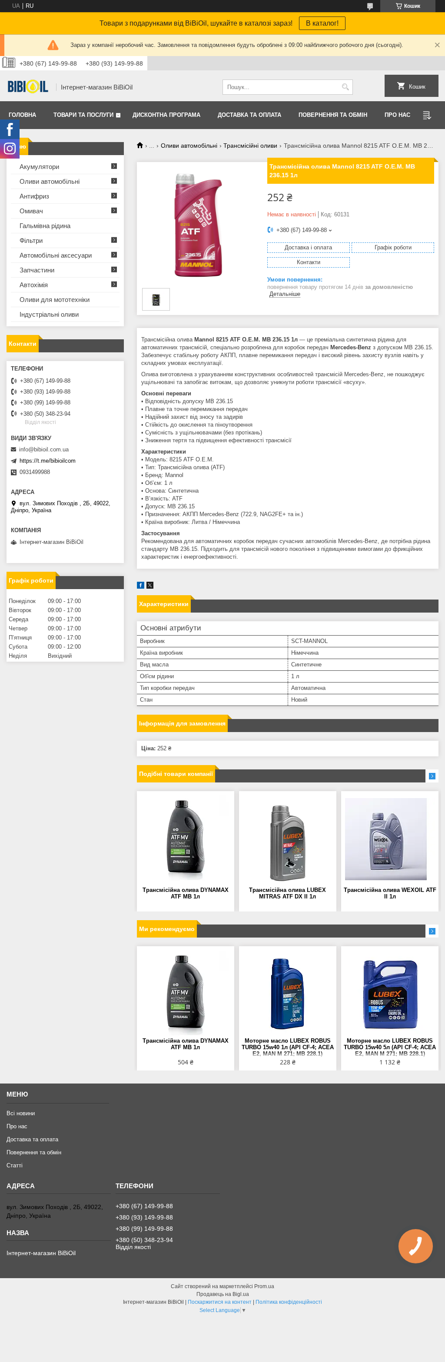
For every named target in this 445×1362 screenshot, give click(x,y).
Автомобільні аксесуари (56, 255)
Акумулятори (39, 166)
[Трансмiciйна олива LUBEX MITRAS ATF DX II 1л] (287, 838)
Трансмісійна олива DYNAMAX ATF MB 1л (186, 893)
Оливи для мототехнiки (55, 299)
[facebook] (140, 586)
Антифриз (34, 196)
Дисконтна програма (166, 115)
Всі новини (21, 1113)
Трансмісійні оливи (250, 145)
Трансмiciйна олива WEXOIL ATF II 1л (390, 893)
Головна (22, 115)
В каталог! (322, 23)
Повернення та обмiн (333, 115)
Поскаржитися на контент (220, 1302)
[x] (149, 586)
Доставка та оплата (249, 115)
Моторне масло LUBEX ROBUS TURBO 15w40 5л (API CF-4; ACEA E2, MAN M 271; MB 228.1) (390, 1047)
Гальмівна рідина (45, 225)
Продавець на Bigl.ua (222, 1294)
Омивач (31, 211)
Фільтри (31, 240)
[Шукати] (345, 87)
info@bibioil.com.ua (44, 449)
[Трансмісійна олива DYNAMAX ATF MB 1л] (185, 838)
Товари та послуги (83, 115)
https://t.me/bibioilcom (48, 460)
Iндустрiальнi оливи (49, 314)
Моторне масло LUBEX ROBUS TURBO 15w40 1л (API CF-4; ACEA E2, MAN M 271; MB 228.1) (288, 1047)
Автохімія (34, 284)
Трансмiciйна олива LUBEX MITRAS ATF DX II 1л (287, 893)
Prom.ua (264, 1286)
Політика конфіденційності (289, 1302)
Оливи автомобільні (189, 145)
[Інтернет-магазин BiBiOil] (28, 87)
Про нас (397, 115)
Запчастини (37, 270)
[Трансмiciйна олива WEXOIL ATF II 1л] (389, 838)
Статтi (15, 1165)
